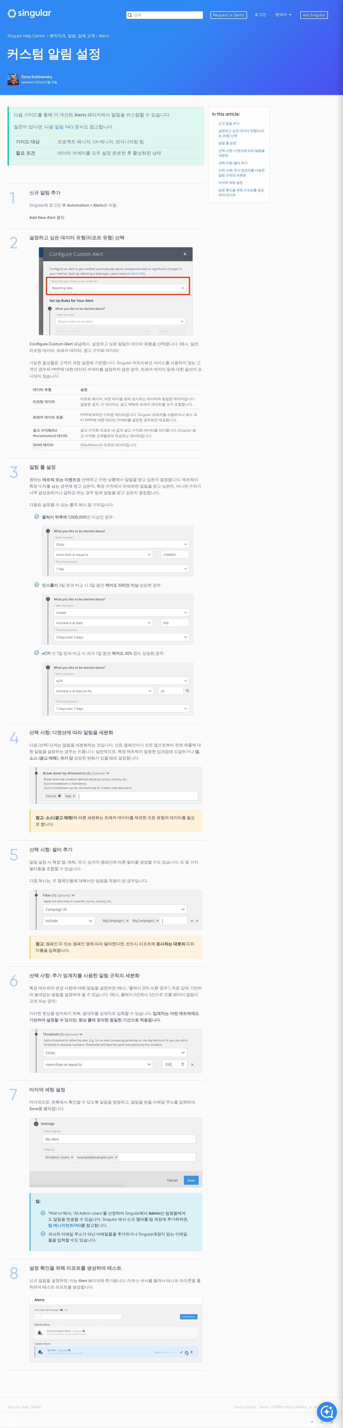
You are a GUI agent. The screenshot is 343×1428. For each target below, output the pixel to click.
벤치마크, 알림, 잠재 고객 (72, 35)
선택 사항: (241, 172)
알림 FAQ (65, 126)
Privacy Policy (245, 1407)
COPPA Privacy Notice (289, 1407)
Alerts (104, 35)
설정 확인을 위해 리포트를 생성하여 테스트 (241, 192)
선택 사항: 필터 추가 (233, 163)
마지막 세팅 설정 (230, 182)
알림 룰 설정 (227, 143)
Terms (264, 1407)
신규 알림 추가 (229, 123)
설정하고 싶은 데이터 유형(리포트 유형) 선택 (241, 133)
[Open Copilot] (327, 1412)
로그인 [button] (260, 14)
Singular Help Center (26, 35)
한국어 (281, 14)
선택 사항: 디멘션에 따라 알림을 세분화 (241, 153)
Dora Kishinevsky (36, 76)
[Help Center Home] (29, 13)
